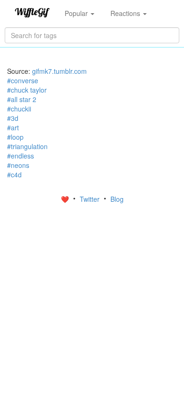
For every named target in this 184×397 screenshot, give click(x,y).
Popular (77, 13)
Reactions (126, 13)
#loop (15, 137)
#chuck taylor (27, 90)
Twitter (90, 199)
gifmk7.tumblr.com (59, 71)
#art (13, 127)
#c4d (14, 174)
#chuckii (19, 108)
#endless (20, 155)
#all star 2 (21, 99)
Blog (117, 199)
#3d (12, 118)
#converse (22, 80)
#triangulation (27, 146)
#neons (18, 165)
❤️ (66, 199)
